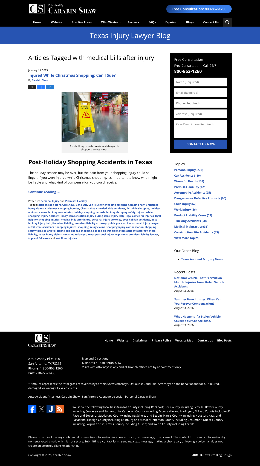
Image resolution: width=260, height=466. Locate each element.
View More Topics (186, 238)
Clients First (87, 208)
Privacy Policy (161, 340)
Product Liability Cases (193, 215)
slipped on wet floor (105, 230)
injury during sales (98, 216)
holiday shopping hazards (89, 212)
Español (171, 22)
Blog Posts (224, 340)
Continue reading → (44, 192)
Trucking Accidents (190, 221)
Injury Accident (50, 216)
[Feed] (60, 409)
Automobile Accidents (192, 192)
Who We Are (109, 22)
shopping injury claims (91, 227)
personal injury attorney (106, 219)
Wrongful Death (189, 181)
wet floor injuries (66, 238)
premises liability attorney (90, 223)
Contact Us (211, 22)
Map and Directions (95, 358)
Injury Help (118, 216)
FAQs (152, 22)
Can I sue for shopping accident (107, 204)
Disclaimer (140, 340)
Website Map (184, 340)
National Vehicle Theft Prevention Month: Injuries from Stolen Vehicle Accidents (199, 282)
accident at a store (49, 204)
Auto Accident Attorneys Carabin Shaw (54, 397)
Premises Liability (76, 201)
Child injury (185, 204)
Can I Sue (81, 204)
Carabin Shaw (136, 204)
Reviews (133, 22)
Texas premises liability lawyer (139, 234)
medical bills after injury (75, 219)
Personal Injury (50, 201)
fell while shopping (137, 208)
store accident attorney (133, 230)
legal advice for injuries (140, 216)
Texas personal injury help (104, 234)
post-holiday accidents (136, 219)
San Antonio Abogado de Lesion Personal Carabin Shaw (119, 397)
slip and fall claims (53, 230)
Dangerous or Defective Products (200, 198)
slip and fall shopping (79, 230)
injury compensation (73, 216)
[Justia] (51, 409)
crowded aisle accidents (110, 208)
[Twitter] (41, 409)
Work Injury (185, 209)
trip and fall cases (39, 238)
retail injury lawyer (147, 223)
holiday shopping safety (120, 212)
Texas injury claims (50, 234)
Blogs (190, 22)
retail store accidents (41, 227)
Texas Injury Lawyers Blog (62, 9)
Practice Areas (82, 22)
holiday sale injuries (60, 212)
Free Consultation (188, 59)
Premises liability (62, 223)
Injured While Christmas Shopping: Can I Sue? (72, 75)
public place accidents (121, 223)
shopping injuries (65, 227)
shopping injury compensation (125, 227)
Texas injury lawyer (74, 234)
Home (37, 22)
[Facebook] (32, 409)
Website (56, 22)
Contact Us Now (200, 144)
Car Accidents (187, 175)
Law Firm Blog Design (212, 455)
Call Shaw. (68, 204)
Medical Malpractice (191, 226)
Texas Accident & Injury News (202, 259)
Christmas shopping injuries (62, 208)
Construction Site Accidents (196, 232)
